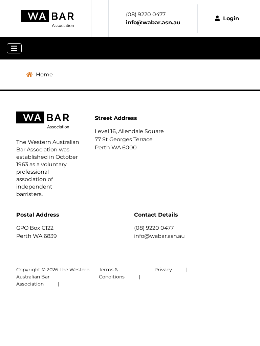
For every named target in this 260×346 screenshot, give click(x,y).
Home (44, 74)
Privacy (163, 270)
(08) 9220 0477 (154, 228)
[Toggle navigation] (14, 48)
